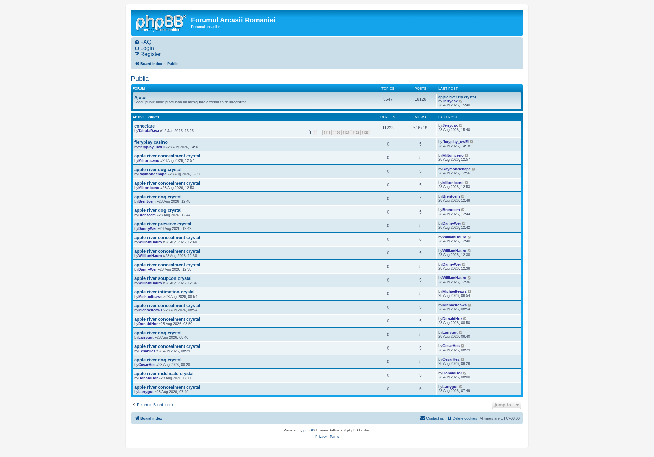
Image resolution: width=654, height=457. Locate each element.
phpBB (308, 430)
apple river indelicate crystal (164, 373)
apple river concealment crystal (167, 155)
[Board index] (162, 22)
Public (140, 78)
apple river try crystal (457, 97)
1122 (355, 132)
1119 (327, 132)
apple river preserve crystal (162, 223)
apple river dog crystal (158, 169)
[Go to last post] (461, 125)
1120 (336, 132)
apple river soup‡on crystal (163, 278)
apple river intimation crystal (164, 291)
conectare (144, 126)
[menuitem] (142, 42)
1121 (346, 132)
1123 (365, 132)
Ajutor (140, 97)
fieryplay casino (151, 142)
